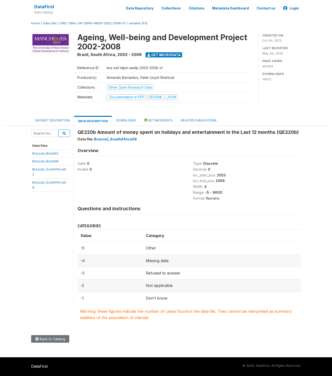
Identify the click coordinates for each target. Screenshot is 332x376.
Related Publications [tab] (199, 120)
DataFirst (44, 6)
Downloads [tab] (126, 120)
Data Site (50, 23)
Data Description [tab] (93, 121)
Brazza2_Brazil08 (45, 161)
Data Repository (140, 8)
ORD (63, 23)
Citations (196, 8)
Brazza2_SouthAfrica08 (115, 139)
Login (294, 8)
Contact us (266, 8)
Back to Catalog (52, 339)
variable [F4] (138, 23)
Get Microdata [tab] (160, 120)
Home (35, 23)
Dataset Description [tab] (52, 120)
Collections (171, 8)
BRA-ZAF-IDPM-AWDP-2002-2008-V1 (97, 23)
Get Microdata (165, 55)
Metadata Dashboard (230, 8)
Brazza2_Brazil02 (45, 153)
